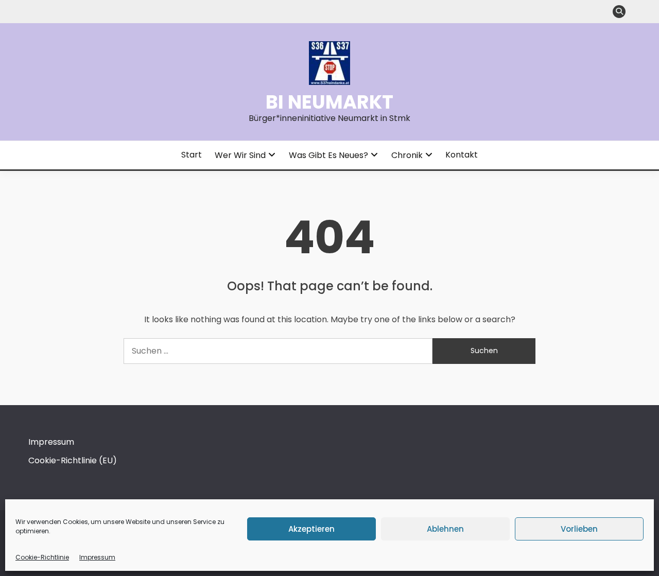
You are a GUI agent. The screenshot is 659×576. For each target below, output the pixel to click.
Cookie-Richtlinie (42, 557)
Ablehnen (445, 528)
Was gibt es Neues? (328, 155)
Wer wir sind (240, 155)
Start (191, 155)
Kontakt (461, 155)
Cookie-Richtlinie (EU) (72, 460)
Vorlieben (579, 528)
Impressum (97, 557)
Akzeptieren (311, 528)
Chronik (407, 155)
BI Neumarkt (329, 102)
